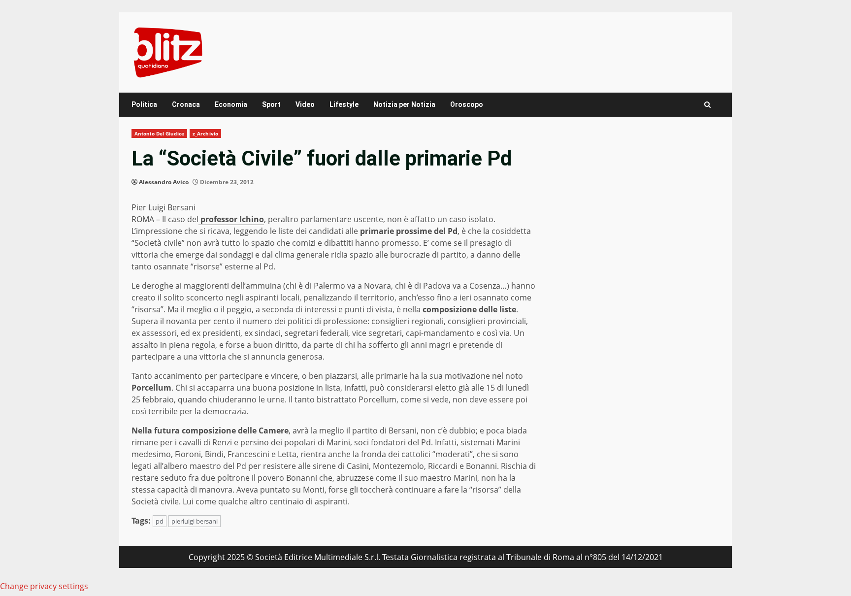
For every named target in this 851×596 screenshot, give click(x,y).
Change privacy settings (44, 586)
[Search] (707, 104)
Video (305, 104)
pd (160, 521)
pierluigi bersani (194, 521)
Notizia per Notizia (404, 104)
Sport (271, 104)
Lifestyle (344, 104)
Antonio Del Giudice (159, 133)
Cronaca (186, 104)
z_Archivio (205, 133)
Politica (144, 104)
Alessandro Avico (164, 182)
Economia (231, 104)
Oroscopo (466, 104)
